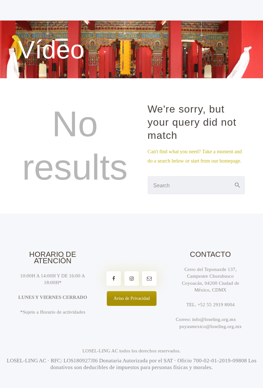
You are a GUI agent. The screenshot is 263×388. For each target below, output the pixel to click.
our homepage (225, 161)
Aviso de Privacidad (132, 298)
